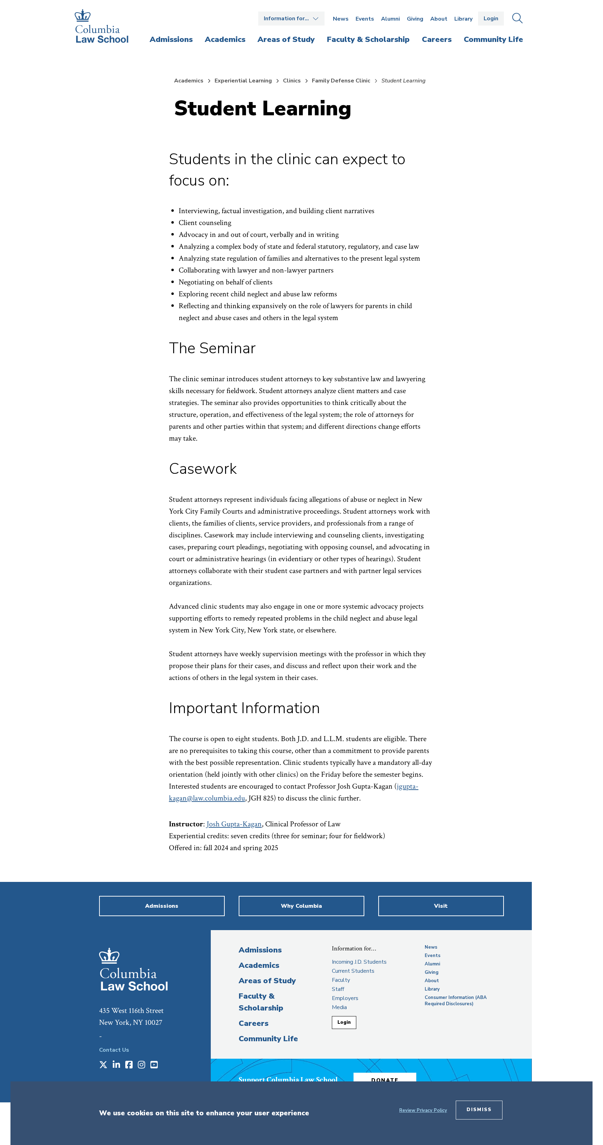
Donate (385, 1080)
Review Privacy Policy (423, 1110)
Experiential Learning (243, 81)
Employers (345, 998)
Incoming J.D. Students (359, 962)
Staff (338, 989)
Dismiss (479, 1110)
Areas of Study (267, 981)
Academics (188, 81)
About (438, 19)
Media (339, 1007)
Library (463, 19)
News (341, 19)
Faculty (341, 980)
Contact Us (114, 1050)
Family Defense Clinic (341, 81)
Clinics (292, 81)
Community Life (268, 1039)
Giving (415, 19)
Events (365, 19)
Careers (253, 1023)
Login (491, 18)
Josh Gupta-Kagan (234, 824)
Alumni (390, 19)
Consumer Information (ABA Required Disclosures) (456, 1000)
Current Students (353, 971)
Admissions (260, 950)
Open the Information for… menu (291, 19)
